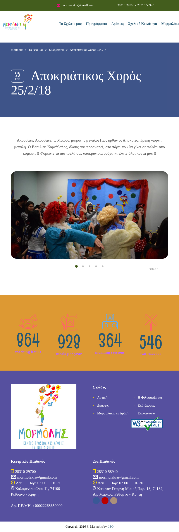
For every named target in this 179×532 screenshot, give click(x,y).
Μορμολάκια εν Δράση (113, 413)
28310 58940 (107, 471)
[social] (96, 500)
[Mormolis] (27, 17)
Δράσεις (118, 24)
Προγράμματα (96, 24)
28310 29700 (25, 471)
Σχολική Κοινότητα (142, 24)
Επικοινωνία (146, 413)
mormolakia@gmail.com (78, 5)
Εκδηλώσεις (146, 405)
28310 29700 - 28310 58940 (135, 5)
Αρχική (102, 397)
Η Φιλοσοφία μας (150, 397)
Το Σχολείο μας (70, 24)
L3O (111, 526)
